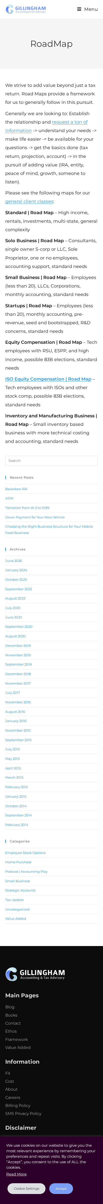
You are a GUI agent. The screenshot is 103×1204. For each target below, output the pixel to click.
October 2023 (16, 579)
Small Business (17, 881)
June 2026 (13, 561)
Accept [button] (61, 1188)
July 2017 (12, 693)
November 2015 (17, 730)
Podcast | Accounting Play (26, 871)
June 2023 (13, 617)
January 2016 (15, 721)
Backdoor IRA (16, 489)
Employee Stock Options (25, 853)
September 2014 (18, 815)
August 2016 (15, 712)
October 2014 (16, 806)
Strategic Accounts (20, 890)
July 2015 (12, 749)
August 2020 (15, 636)
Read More (16, 1174)
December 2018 (18, 674)
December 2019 (18, 646)
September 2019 (18, 664)
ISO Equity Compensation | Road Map (48, 379)
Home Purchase (18, 862)
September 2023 (18, 589)
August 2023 (15, 598)
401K (9, 498)
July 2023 (12, 608)
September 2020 (18, 627)
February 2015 (16, 787)
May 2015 (12, 759)
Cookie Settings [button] (26, 1188)
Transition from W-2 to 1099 (27, 508)
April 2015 (13, 768)
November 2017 (18, 683)
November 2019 (18, 655)
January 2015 (15, 796)
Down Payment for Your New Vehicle (35, 517)
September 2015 (18, 740)
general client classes (29, 201)
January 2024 (16, 570)
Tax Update (14, 900)
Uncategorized (17, 909)
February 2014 (16, 825)
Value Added (15, 919)
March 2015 (14, 777)
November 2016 (18, 702)
